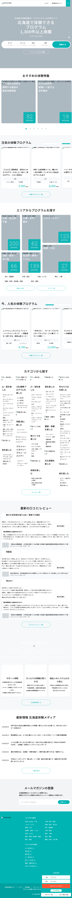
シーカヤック (50, 397)
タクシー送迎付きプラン (65, 479)
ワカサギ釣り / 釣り (65, 409)
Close (43, 872)
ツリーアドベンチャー (8, 405)
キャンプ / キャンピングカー (8, 400)
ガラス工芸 (34, 444)
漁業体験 (48, 439)
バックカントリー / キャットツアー (65, 449)
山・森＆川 (20, 403)
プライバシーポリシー (39, 887)
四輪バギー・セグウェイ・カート (8, 421)
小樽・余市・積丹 (50, 821)
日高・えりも (42, 276)
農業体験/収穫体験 (50, 443)
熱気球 (5, 464)
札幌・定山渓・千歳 (31, 821)
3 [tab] (34, 128)
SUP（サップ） (50, 392)
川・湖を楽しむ (29, 857)
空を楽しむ (28, 854)
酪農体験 (48, 446)
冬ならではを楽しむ (31, 866)
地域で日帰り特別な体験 (36, 479)
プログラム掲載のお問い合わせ (32, 889)
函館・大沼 (28, 827)
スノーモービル (64, 412)
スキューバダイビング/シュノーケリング (36, 420)
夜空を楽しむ (7, 461)
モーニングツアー (22, 432)
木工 (32, 453)
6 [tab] (45, 128)
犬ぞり (62, 422)
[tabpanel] (18, 101)
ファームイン (50, 434)
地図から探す (20, 288)
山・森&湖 (20, 400)
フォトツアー (7, 415)
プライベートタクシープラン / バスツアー (65, 397)
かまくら (62, 436)
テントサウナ (64, 445)
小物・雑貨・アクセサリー (36, 450)
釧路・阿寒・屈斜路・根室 (14, 281)
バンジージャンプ (8, 413)
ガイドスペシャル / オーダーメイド (22, 406)
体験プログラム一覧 (36, 194)
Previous (12, 129)
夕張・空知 (25, 276)
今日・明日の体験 (63, 894)
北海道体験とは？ (10, 887)
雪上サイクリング (65, 457)
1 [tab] (69, 32)
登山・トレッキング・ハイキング (8, 435)
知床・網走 (34, 281)
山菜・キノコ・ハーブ (8, 426)
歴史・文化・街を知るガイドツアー (8, 430)
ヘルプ (20, 887)
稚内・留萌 (28, 839)
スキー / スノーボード (65, 453)
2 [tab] (69, 37)
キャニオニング (36, 402)
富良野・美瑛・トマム (31, 830)
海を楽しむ (28, 851)
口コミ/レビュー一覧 (36, 624)
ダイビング (63, 459)
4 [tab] (38, 128)
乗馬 (4, 418)
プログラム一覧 (48, 894)
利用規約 (27, 887)
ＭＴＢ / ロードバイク (8, 396)
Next (60, 129)
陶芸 (32, 456)
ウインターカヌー (65, 438)
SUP (32, 404)
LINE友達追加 (56, 890)
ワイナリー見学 (50, 437)
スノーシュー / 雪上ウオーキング (65, 442)
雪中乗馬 (62, 419)
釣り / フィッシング (51, 411)
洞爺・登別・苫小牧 (51, 824)
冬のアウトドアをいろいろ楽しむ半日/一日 (65, 403)
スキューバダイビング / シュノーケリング (36, 409)
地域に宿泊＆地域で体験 (36, 484)
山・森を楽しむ (29, 848)
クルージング (50, 394)
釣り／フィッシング (36, 414)
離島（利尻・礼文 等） (51, 839)
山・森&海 (20, 398)
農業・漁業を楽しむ (31, 863)
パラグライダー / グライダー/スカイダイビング (8, 457)
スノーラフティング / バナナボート (65, 432)
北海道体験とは (36, 702)
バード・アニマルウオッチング (51, 406)
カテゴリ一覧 (36, 492)
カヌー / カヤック (36, 395)
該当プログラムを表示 (56, 886)
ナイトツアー (21, 430)
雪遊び (62, 429)
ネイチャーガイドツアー (8, 409)
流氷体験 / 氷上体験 (65, 416)
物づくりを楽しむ (30, 860)
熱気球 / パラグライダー (65, 425)
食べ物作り (63, 483)
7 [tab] (68, 143)
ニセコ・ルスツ (29, 824)
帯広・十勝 (58, 276)
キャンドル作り (36, 446)
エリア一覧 (51, 288)
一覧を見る (36, 771)
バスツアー (20, 461)
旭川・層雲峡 (9, 276)
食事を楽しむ (64, 485)
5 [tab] (41, 128)
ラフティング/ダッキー (36, 398)
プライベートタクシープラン (22, 464)
